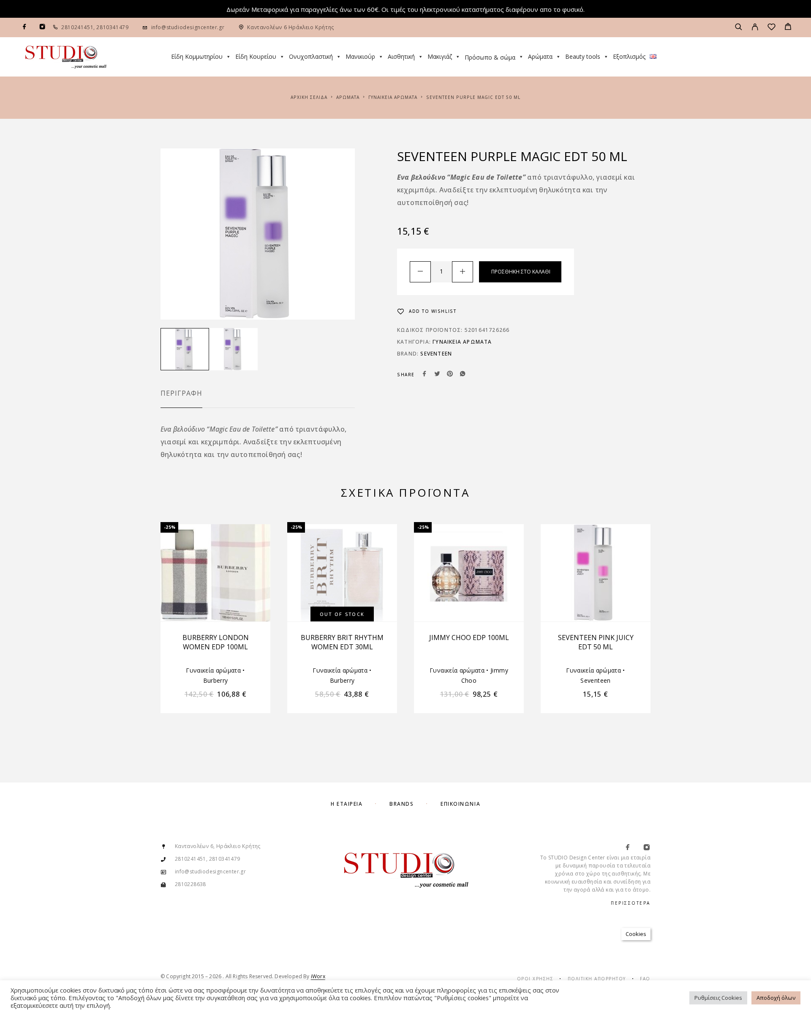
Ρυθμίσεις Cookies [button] (718, 997)
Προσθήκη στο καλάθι (520, 271)
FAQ (645, 979)
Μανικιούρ (360, 56)
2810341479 (112, 27)
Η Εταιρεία (347, 803)
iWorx (318, 976)
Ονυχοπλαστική (311, 56)
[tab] (181, 398)
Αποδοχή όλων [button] (776, 997)
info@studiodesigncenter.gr (188, 27)
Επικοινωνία (460, 803)
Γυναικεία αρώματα (392, 97)
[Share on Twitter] (437, 374)
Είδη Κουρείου (255, 56)
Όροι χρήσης (535, 979)
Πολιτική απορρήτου (597, 979)
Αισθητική (401, 56)
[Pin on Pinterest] (450, 374)
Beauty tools (582, 56)
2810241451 (77, 27)
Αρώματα (540, 56)
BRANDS (401, 803)
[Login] (755, 27)
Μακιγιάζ (439, 56)
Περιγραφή (181, 393)
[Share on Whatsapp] (462, 374)
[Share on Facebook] (424, 374)
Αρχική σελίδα (309, 97)
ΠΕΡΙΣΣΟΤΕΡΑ (630, 903)
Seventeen (436, 353)
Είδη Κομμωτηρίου (197, 56)
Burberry (215, 680)
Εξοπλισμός (629, 56)
